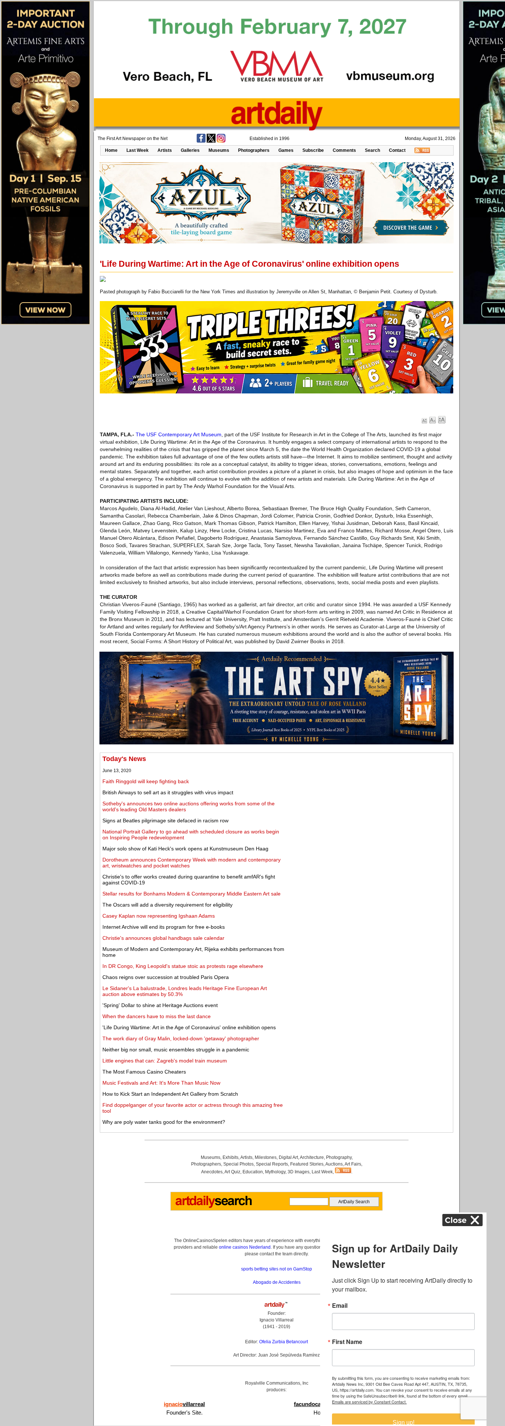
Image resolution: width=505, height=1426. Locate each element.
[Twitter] (211, 141)
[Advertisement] (369, 807)
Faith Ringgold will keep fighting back (145, 781)
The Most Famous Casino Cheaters (144, 1072)
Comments (344, 150)
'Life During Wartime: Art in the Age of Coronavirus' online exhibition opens (189, 1027)
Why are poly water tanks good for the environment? (163, 1122)
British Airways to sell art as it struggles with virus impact (167, 792)
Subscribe (313, 150)
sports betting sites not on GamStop (276, 1269)
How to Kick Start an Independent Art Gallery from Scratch (170, 1094)
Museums (219, 150)
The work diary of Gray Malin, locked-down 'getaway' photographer (180, 1038)
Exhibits (230, 1157)
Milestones (266, 1157)
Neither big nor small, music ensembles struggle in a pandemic (175, 1050)
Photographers (254, 150)
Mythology (275, 1171)
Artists (164, 150)
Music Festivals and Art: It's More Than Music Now (161, 1083)
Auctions (334, 1164)
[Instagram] (221, 141)
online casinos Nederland (245, 1247)
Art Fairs (353, 1164)
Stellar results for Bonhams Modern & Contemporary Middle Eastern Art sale (191, 894)
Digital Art (288, 1157)
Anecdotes (212, 1171)
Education (253, 1171)
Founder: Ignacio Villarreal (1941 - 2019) (277, 1320)
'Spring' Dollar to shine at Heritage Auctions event (160, 1005)
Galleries (190, 150)
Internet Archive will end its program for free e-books (163, 927)
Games (286, 150)
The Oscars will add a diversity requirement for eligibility (167, 905)
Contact (397, 150)
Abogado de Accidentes (277, 1282)
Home (111, 150)
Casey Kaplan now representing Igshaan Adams (158, 916)
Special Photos (238, 1164)
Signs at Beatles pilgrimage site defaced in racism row (165, 820)
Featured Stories (306, 1164)
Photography (339, 1157)
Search (372, 150)
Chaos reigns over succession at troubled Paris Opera (165, 977)
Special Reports (272, 1164)
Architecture (312, 1157)
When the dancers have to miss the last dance (156, 1016)
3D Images (298, 1171)
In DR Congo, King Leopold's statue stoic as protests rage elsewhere (182, 966)
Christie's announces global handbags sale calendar (163, 938)
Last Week (137, 150)
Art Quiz (232, 1171)
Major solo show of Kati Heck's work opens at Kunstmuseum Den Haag (185, 849)
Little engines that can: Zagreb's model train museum (164, 1061)
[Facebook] (201, 141)
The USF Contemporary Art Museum (178, 434)
